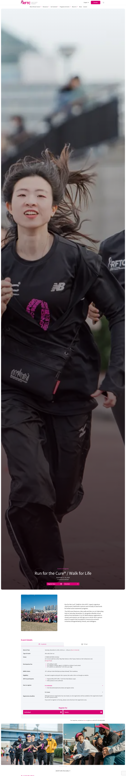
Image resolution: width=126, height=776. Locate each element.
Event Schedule (75, 650)
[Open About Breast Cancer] (40, 7)
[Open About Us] (77, 7)
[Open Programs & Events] (70, 7)
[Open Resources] (48, 7)
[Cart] (103, 2)
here (85, 720)
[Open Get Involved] (57, 7)
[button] (3, 744)
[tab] (42, 644)
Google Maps (48, 660)
